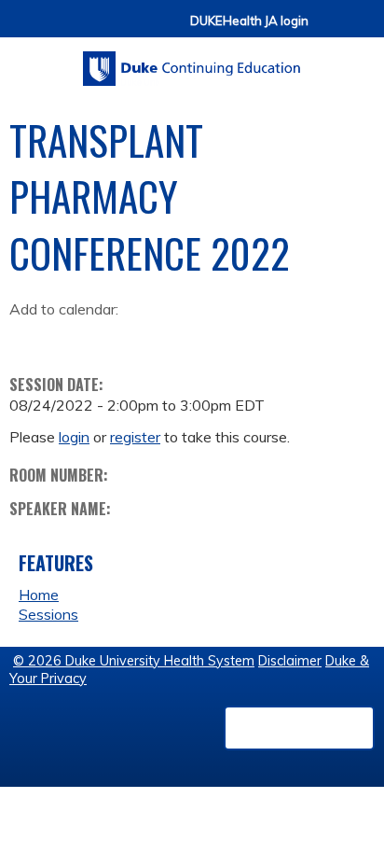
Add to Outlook (157, 338)
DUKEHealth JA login (249, 21)
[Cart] (329, 29)
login (74, 436)
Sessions (48, 614)
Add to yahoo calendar (70, 338)
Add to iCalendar (112, 337)
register (135, 436)
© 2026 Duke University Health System (133, 660)
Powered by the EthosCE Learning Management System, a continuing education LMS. (299, 728)
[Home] (192, 62)
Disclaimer (290, 660)
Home (39, 594)
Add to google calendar (28, 338)
